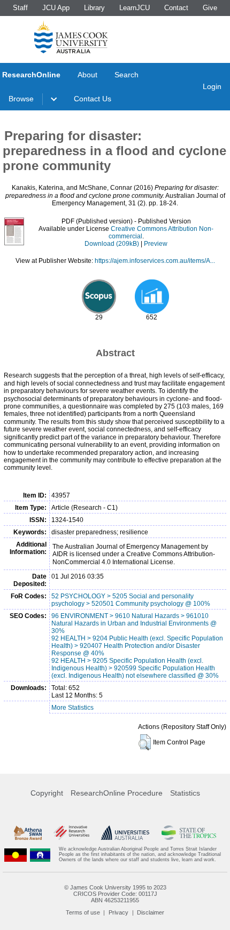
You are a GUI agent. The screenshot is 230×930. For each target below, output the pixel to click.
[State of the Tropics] (189, 832)
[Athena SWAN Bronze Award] (28, 832)
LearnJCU (134, 8)
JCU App (56, 8)
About (87, 74)
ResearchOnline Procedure (117, 793)
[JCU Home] (71, 36)
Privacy (118, 912)
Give (210, 8)
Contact (176, 8)
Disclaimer (150, 912)
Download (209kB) (112, 243)
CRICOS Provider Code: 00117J (115, 894)
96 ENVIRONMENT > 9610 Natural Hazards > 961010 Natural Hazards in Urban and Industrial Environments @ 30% (134, 623)
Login (212, 86)
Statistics (185, 793)
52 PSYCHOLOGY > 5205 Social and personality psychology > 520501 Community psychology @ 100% (130, 599)
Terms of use (83, 912)
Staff (20, 8)
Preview (155, 243)
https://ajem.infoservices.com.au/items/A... (155, 260)
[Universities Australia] (125, 832)
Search (126, 74)
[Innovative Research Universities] (71, 832)
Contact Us (92, 98)
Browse (21, 98)
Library (94, 8)
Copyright (46, 793)
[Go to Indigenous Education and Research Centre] (15, 854)
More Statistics (72, 707)
